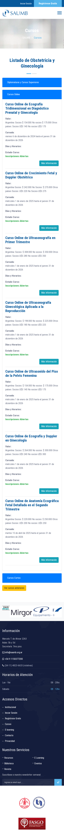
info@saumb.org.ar (13, 652)
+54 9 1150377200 (14, 659)
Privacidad (10, 741)
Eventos (38, 763)
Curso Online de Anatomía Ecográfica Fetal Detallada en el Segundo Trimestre (32, 505)
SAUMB (26, 37)
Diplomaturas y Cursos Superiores (23, 82)
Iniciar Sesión (26, 3)
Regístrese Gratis (48, 3)
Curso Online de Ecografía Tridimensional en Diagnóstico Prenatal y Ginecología (27, 108)
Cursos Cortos (14, 577)
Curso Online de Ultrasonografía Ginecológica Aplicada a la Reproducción (28, 306)
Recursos (8, 757)
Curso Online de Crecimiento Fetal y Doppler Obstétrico (31, 175)
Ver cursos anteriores (14, 588)
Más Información (49, 163)
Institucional (10, 707)
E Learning (39, 757)
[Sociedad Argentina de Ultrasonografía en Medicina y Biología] (15, 13)
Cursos (8, 724)
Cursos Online (13, 94)
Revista (7, 769)
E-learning (9, 729)
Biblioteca (9, 763)
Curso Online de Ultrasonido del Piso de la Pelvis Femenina (31, 373)
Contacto (9, 735)
